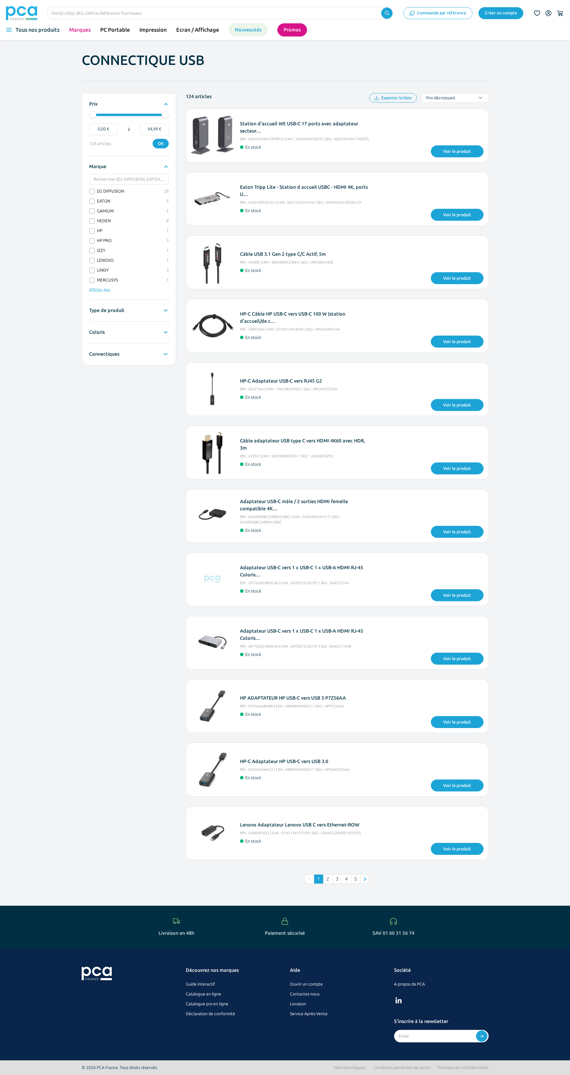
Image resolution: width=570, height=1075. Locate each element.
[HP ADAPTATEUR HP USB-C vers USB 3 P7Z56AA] (212, 706)
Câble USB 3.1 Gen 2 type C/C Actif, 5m (283, 254)
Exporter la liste (396, 98)
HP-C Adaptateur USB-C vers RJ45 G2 (281, 381)
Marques (80, 30)
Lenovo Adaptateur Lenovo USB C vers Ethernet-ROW (299, 825)
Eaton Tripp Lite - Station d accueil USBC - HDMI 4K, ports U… (304, 190)
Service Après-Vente (309, 1013)
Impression (153, 30)
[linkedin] (398, 1000)
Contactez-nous (305, 994)
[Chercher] (387, 13)
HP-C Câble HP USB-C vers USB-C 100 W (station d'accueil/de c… (292, 317)
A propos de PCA (409, 984)
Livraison (298, 1004)
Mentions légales (350, 1067)
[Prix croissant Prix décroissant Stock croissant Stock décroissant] (455, 98)
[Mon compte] (548, 13)
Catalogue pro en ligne (207, 1004)
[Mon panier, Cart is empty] (560, 13)
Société (402, 970)
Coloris (97, 332)
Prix (94, 104)
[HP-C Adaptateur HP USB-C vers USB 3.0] (212, 769)
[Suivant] (365, 879)
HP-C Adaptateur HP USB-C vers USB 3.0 (284, 761)
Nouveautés (248, 30)
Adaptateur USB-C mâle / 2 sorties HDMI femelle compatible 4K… (294, 505)
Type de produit (106, 310)
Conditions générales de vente (401, 1067)
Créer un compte (501, 13)
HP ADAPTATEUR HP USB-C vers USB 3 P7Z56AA (293, 698)
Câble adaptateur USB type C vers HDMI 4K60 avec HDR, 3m (302, 444)
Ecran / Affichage (197, 30)
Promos (292, 30)
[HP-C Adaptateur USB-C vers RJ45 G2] (212, 389)
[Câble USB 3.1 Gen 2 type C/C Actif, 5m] (212, 262)
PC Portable (115, 30)
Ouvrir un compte (306, 984)
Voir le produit (457, 151)
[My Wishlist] (537, 13)
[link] (309, 879)
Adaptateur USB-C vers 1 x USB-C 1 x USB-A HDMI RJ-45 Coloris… (301, 571)
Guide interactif (200, 984)
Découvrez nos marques (212, 970)
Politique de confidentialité (463, 1067)
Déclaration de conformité (210, 1013)
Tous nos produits (38, 30)
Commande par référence (441, 13)
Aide (295, 970)
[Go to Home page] (21, 13)
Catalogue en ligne (203, 994)
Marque (97, 167)
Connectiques (104, 354)
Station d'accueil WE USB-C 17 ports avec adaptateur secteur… (299, 127)
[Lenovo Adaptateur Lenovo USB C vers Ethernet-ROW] (212, 833)
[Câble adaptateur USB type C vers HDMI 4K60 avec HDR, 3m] (212, 452)
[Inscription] (481, 1036)
